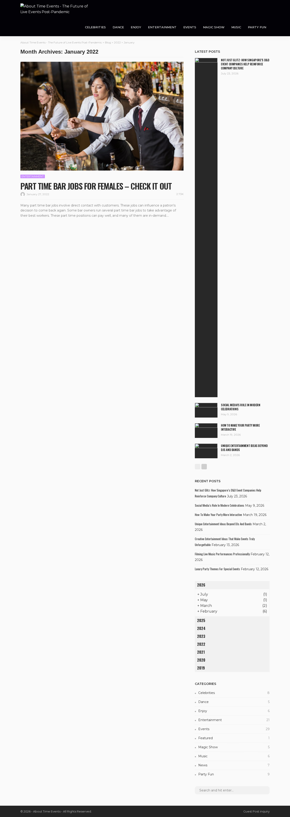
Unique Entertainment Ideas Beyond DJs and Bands (244, 447)
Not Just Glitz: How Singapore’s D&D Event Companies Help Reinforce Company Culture (245, 64)
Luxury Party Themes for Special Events (217, 569)
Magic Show (214, 27)
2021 (201, 652)
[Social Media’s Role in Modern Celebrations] (206, 410)
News (234, 765)
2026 (201, 585)
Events (189, 27)
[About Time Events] (54, 9)
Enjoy (136, 27)
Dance (118, 27)
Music (236, 27)
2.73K (180, 194)
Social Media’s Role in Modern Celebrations (240, 407)
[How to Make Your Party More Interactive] (206, 430)
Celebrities (95, 27)
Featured (234, 738)
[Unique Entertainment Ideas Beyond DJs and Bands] (206, 451)
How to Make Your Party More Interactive (240, 427)
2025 (201, 620)
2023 (201, 636)
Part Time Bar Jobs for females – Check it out (96, 186)
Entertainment (162, 27)
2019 (201, 668)
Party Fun (257, 27)
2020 (201, 660)
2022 (201, 644)
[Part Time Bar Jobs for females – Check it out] (102, 116)
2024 (201, 628)
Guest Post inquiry (256, 811)
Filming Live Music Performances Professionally (222, 554)
